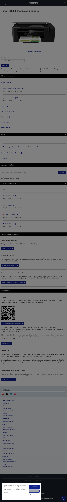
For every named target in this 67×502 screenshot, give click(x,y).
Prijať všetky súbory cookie (34, 487)
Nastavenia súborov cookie (34, 495)
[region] (21, 491)
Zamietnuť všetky (34, 490)
